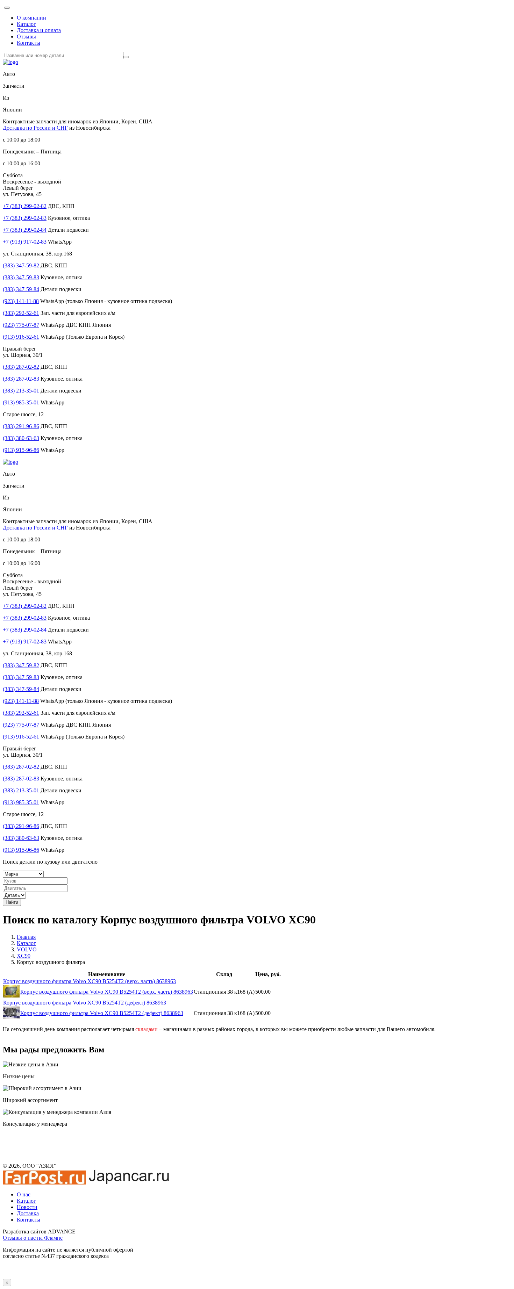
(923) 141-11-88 (21, 301)
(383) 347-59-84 (21, 289)
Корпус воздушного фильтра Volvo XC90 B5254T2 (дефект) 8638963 (84, 1003)
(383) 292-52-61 (21, 313)
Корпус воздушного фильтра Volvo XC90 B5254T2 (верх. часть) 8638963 (89, 981)
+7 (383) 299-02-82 (25, 206)
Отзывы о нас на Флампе (33, 1238)
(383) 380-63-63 (21, 438)
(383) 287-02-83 (21, 379)
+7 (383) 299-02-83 (25, 218)
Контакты (28, 43)
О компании (31, 18)
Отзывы (26, 36)
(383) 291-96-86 (21, 426)
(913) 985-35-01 (21, 402)
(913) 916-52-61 (21, 337)
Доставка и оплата (39, 30)
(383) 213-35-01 (21, 391)
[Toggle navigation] (7, 8)
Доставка (28, 1213)
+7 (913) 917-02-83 (25, 242)
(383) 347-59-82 (21, 265)
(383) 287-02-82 (21, 367)
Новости (27, 1207)
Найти (12, 902)
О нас (23, 1194)
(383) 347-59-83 (21, 277)
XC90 (23, 956)
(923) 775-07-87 (21, 325)
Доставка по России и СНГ (35, 128)
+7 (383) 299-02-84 (25, 230)
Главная (26, 937)
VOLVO (27, 949)
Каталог (26, 24)
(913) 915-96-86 (21, 450)
